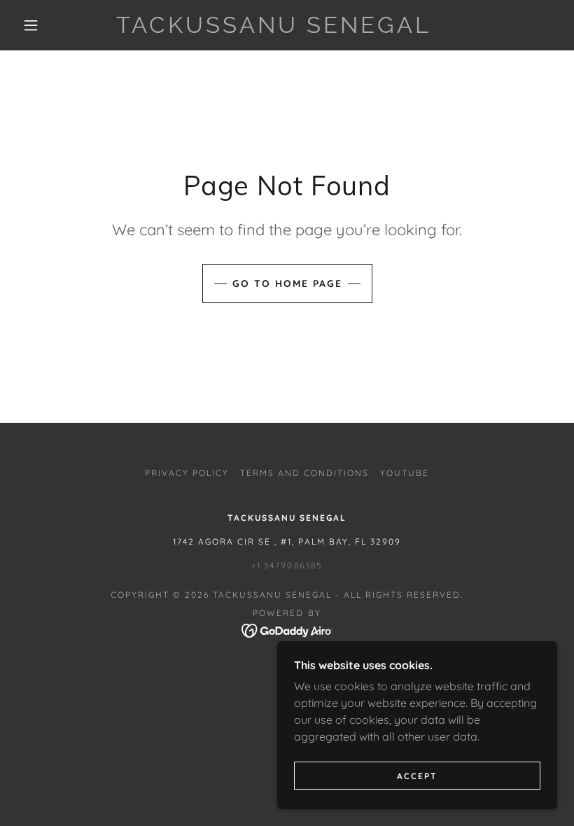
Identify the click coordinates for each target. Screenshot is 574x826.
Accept (417, 776)
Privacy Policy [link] (187, 473)
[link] (274, 29)
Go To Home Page (287, 283)
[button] (31, 25)
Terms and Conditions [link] (304, 473)
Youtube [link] (404, 473)
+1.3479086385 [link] (286, 565)
